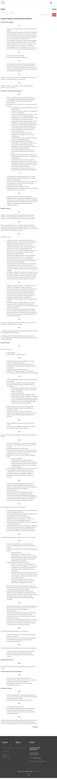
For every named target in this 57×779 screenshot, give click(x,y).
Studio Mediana (36, 771)
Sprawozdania (5, 751)
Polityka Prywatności (7, 748)
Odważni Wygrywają (21, 748)
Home (2, 12)
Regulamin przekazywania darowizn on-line (6, 756)
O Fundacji (7, 12)
